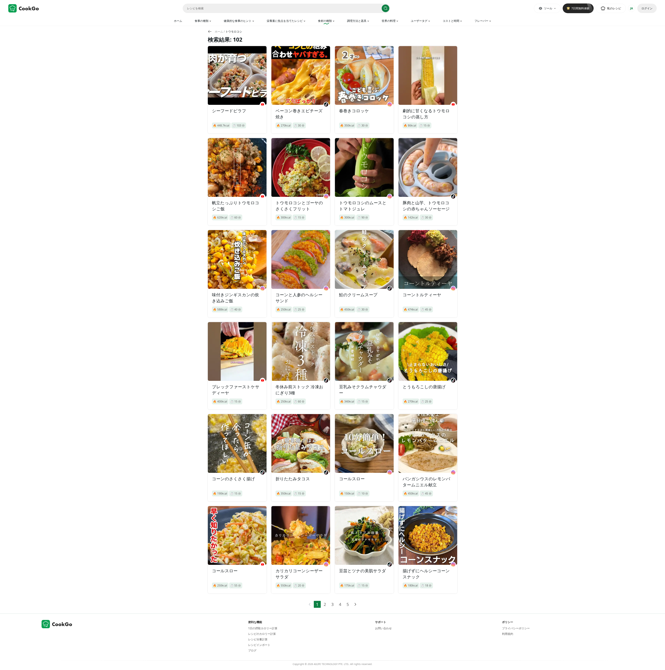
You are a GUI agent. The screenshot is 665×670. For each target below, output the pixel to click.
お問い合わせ (383, 628)
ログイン (647, 8)
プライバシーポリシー (516, 628)
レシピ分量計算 (258, 639)
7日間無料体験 (580, 8)
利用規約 (507, 634)
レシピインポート (259, 645)
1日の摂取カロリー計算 (262, 628)
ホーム (178, 21)
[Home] (23, 8)
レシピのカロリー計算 (262, 634)
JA (631, 8)
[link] (219, 31)
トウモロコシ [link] (233, 31)
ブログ (252, 650)
